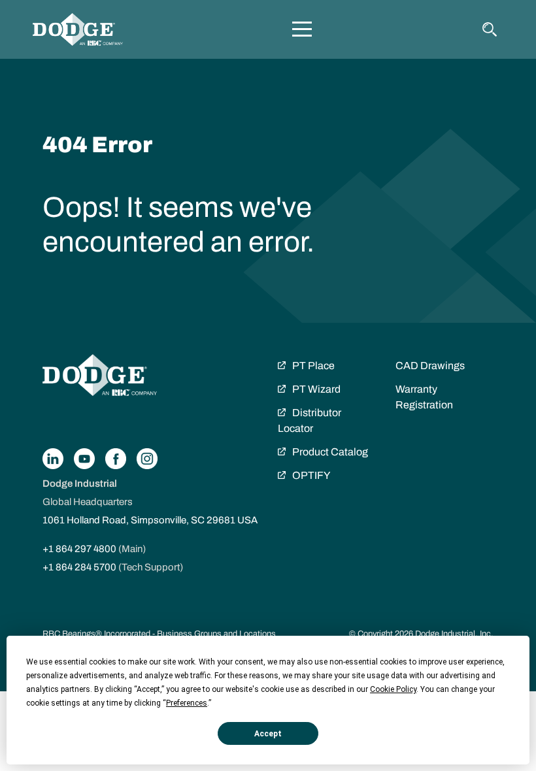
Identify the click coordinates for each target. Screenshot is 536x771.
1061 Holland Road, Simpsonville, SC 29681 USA (150, 520)
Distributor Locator (309, 420)
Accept (268, 733)
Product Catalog (330, 451)
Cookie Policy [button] (393, 689)
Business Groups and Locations (216, 633)
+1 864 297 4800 (79, 549)
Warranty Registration (424, 397)
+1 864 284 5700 (79, 567)
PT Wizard (316, 389)
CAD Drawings (430, 365)
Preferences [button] (186, 703)
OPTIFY (311, 475)
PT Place (313, 365)
